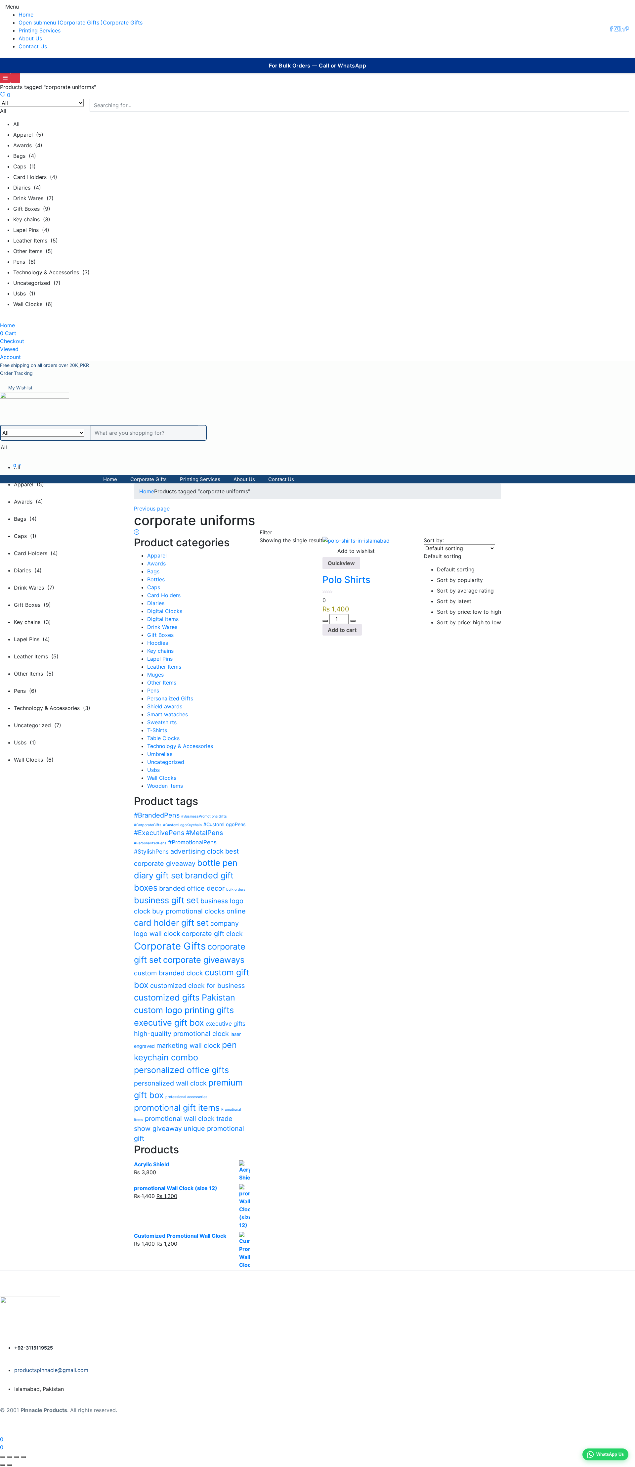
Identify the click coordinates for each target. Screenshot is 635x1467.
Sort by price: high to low (469, 622)
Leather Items (164, 666)
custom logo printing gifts (184, 1010)
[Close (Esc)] (23, 1457)
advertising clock (197, 851)
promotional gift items (177, 1107)
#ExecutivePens (159, 833)
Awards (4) (27, 145)
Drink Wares (162, 627)
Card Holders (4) (35, 177)
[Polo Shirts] (356, 540)
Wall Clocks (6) (33, 304)
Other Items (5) (33, 251)
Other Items (161, 682)
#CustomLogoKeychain (182, 825)
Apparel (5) (28, 134)
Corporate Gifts (123, 22)
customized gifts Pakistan (184, 997)
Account (10, 357)
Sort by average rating (465, 590)
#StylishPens (151, 851)
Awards (156, 563)
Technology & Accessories (180, 746)
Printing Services (40, 30)
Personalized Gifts (170, 698)
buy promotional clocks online (199, 911)
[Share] (16, 1457)
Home (26, 14)
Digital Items (163, 619)
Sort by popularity (460, 580)
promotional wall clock (180, 1119)
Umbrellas (159, 754)
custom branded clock (168, 973)
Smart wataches (167, 714)
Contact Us (33, 46)
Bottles (156, 579)
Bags (153, 571)
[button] (44, 365)
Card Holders (164, 595)
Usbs (153, 770)
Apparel (157, 555)
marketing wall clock (188, 1045)
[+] (353, 621)
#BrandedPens (157, 815)
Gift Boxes (160, 635)
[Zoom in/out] (2, 1457)
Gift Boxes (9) (31, 208)
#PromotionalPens (192, 842)
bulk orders (235, 889)
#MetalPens (204, 833)
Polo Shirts (346, 579)
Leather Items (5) (35, 240)
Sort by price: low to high (469, 611)
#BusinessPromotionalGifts (204, 816)
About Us (30, 38)
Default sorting (456, 569)
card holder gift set (171, 922)
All (16, 124)
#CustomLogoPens (224, 824)
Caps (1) (24, 166)
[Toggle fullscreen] (9, 1457)
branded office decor (192, 888)
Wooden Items (165, 785)
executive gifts (225, 1023)
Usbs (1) (24, 293)
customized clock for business (197, 986)
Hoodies (157, 643)
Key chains (160, 650)
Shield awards (164, 706)
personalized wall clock (170, 1083)
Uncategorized (165, 762)
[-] (325, 621)
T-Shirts (157, 730)
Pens (153, 690)
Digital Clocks (164, 611)
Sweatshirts (162, 722)
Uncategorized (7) (37, 283)
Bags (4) (24, 156)
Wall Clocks (161, 778)
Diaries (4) (27, 187)
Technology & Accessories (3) (51, 272)
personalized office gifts (181, 1070)
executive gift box (169, 1022)
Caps (153, 587)
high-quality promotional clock (181, 1034)
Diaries (155, 603)
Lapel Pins (160, 658)
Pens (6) (24, 261)
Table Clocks (163, 738)
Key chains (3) (31, 219)
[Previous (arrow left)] (2, 1465)
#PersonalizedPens (150, 843)
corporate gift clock (212, 934)
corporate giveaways (203, 960)
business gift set (166, 900)
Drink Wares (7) (33, 198)
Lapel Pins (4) (31, 230)
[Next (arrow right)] (9, 1465)
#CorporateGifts (147, 825)
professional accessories (186, 1097)
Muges (155, 674)
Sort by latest (454, 601)
